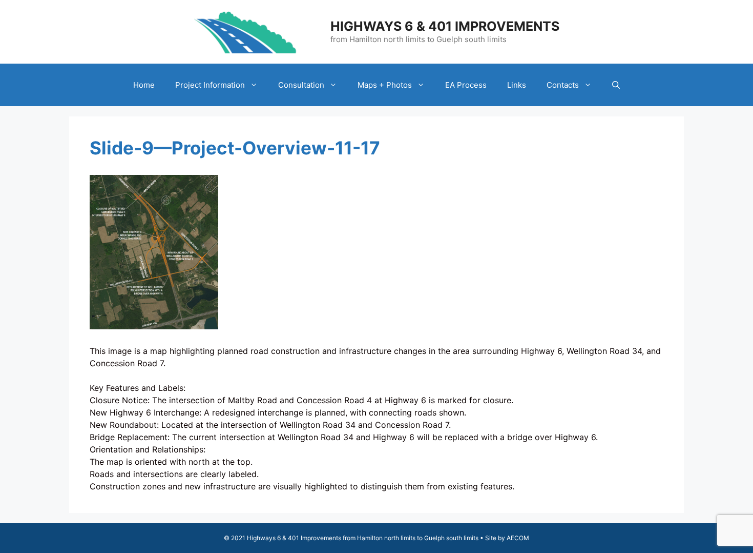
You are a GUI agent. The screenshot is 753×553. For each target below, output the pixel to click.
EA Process (466, 85)
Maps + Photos (385, 85)
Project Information (210, 85)
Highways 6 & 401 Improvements (444, 26)
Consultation (301, 85)
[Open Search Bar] (616, 85)
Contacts (563, 85)
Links (516, 85)
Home (144, 85)
